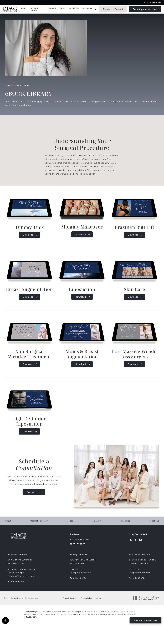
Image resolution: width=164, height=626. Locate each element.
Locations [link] (87, 8)
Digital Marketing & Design (149, 598)
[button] (5, 620)
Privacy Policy (86, 598)
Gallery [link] (63, 8)
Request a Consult (113, 9)
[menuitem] (24, 9)
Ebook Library (22, 85)
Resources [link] (74, 8)
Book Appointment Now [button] (145, 620)
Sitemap (98, 598)
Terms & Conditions (71, 598)
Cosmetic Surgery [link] (34, 9)
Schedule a (34, 465)
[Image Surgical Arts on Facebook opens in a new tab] (135, 539)
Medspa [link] (52, 8)
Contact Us (33, 492)
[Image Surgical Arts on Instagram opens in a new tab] (131, 539)
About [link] (23, 8)
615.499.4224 (30, 617)
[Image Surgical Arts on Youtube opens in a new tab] (140, 539)
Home (8, 85)
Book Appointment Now (147, 9)
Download (28, 234)
